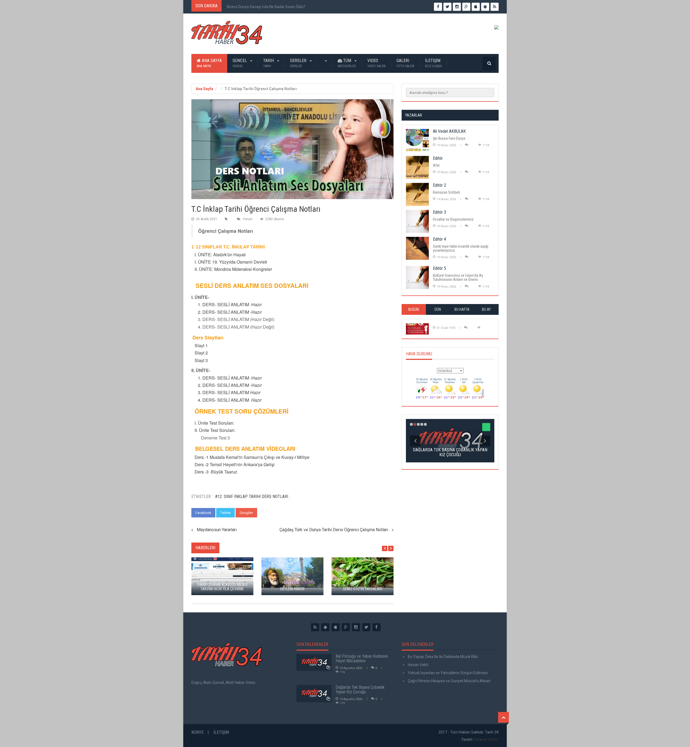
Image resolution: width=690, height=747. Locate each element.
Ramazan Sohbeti (446, 192)
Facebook (203, 513)
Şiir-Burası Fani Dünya (449, 138)
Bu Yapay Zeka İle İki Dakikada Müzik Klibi (442, 656)
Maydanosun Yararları (217, 529)
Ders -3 (200, 472)
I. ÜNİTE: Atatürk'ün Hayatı (220, 254)
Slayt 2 (200, 353)
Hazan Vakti (417, 665)
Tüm (347, 63)
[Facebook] (376, 627)
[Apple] (336, 627)
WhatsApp (270, 513)
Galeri (405, 63)
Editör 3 (439, 212)
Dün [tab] (437, 309)
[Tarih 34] (226, 35)
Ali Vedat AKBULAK (449, 131)
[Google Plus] (346, 627)
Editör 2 (439, 185)
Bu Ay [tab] (486, 309)
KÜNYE (197, 732)
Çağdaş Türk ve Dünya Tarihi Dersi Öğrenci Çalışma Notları (334, 529)
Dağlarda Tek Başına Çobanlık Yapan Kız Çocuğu (360, 690)
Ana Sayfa (209, 63)
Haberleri (205, 547)
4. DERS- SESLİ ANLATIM (223, 400)
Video (376, 63)
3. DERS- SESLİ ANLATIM (224, 392)
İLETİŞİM (433, 63)
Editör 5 (439, 268)
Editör (438, 158)
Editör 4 (439, 239)
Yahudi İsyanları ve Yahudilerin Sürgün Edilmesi (447, 673)
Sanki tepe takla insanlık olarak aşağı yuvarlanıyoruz (460, 248)
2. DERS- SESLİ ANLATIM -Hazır (230, 312)
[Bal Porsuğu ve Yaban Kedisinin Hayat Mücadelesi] (314, 662)
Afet (436, 165)
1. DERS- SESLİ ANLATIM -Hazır (230, 304)
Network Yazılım (486, 739)
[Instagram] (356, 627)
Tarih (269, 63)
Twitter (225, 513)
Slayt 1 (201, 345)
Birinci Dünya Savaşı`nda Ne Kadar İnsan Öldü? (266, 7)
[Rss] (315, 627)
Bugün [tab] (413, 309)
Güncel (240, 63)
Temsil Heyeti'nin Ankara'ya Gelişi (242, 464)
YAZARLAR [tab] (413, 115)
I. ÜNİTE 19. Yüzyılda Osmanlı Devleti (230, 262)
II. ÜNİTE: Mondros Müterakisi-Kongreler (233, 269)
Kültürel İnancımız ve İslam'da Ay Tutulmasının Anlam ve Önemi (458, 277)
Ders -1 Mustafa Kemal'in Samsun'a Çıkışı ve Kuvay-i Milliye (250, 457)
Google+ (246, 513)
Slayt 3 (200, 360)
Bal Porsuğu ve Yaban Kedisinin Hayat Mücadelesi (362, 659)
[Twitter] (366, 627)
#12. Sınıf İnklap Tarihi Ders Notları (251, 496)
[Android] (325, 627)
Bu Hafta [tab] (462, 309)
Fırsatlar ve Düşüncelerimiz (453, 219)
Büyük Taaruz (224, 472)
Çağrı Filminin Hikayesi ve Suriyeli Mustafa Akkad (448, 681)
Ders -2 (200, 464)
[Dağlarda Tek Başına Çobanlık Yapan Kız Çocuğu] (314, 693)
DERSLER (299, 63)
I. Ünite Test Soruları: (212, 423)
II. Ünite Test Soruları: (215, 430)
